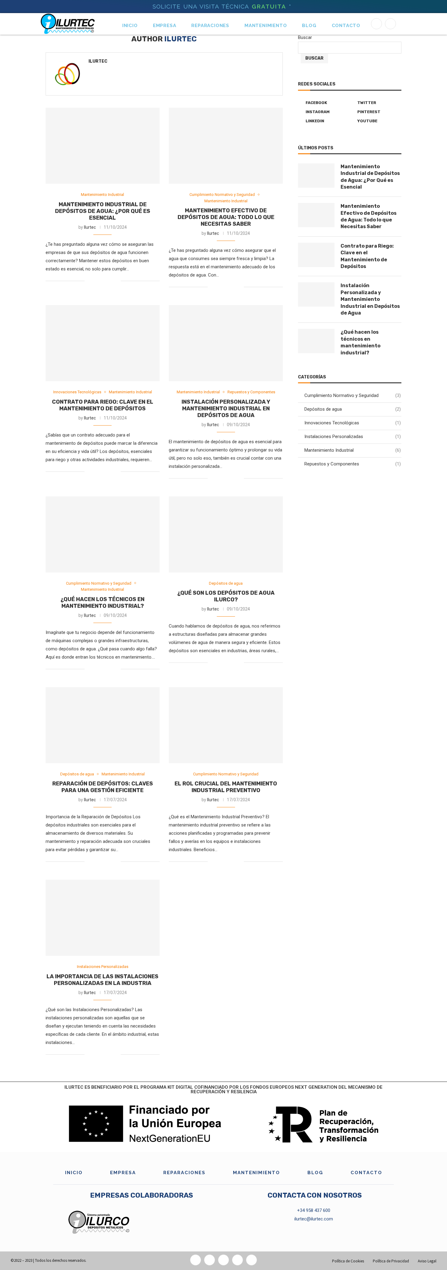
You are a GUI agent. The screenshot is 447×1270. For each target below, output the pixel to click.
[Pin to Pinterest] (109, 280)
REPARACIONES (210, 25)
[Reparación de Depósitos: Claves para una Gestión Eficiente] (103, 725)
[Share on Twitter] (103, 280)
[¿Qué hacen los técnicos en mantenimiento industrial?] (103, 534)
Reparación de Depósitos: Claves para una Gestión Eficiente (102, 787)
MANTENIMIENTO (265, 25)
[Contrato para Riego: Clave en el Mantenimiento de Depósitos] (103, 343)
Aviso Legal (427, 1261)
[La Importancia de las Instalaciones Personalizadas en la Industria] (103, 918)
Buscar (305, 37)
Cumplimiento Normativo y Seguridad (352, 395)
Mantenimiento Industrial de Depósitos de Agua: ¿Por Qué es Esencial (102, 211)
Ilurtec (97, 61)
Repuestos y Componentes (352, 464)
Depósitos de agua (352, 409)
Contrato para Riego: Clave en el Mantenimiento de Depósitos (102, 405)
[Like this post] (89, 280)
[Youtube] (251, 1260)
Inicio (130, 25)
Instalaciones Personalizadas (352, 436)
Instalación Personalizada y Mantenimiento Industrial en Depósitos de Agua (226, 408)
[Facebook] (376, 23)
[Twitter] (210, 1260)
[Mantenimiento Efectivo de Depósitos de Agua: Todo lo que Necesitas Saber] (226, 146)
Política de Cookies (348, 1261)
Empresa (164, 25)
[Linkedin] (390, 23)
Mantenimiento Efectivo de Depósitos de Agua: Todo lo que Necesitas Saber (226, 217)
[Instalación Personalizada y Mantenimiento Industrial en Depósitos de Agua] (226, 343)
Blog (309, 25)
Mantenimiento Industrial (352, 450)
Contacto (346, 25)
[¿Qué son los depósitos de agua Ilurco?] (226, 534)
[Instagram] (223, 1260)
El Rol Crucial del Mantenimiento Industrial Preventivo (226, 787)
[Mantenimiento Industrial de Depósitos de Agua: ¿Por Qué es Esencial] (103, 146)
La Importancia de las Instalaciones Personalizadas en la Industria (102, 979)
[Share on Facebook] (97, 280)
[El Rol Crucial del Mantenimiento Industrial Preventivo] (226, 725)
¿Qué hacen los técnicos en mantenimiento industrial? (102, 602)
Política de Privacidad (391, 1261)
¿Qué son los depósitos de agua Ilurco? (226, 596)
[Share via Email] (116, 280)
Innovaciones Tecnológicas (352, 423)
